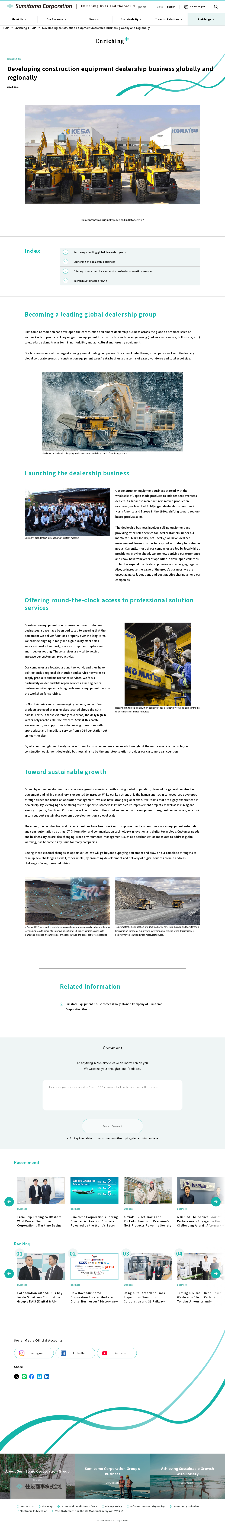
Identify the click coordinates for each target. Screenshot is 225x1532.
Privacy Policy (113, 1506)
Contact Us (27, 1506)
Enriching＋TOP (25, 28)
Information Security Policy (147, 1506)
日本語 (159, 6)
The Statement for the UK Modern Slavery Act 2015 (87, 1511)
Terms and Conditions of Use (78, 1506)
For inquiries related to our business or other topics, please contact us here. (113, 1138)
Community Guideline (186, 1506)
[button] (9, 1201)
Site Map (47, 1506)
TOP (6, 28)
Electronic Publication (33, 1511)
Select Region (197, 6)
